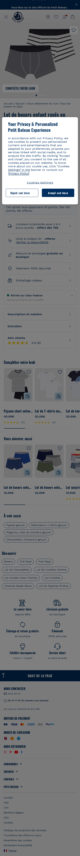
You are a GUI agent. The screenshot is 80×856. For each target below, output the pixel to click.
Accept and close (58, 193)
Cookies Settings (40, 182)
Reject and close (20, 193)
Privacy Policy (19, 173)
